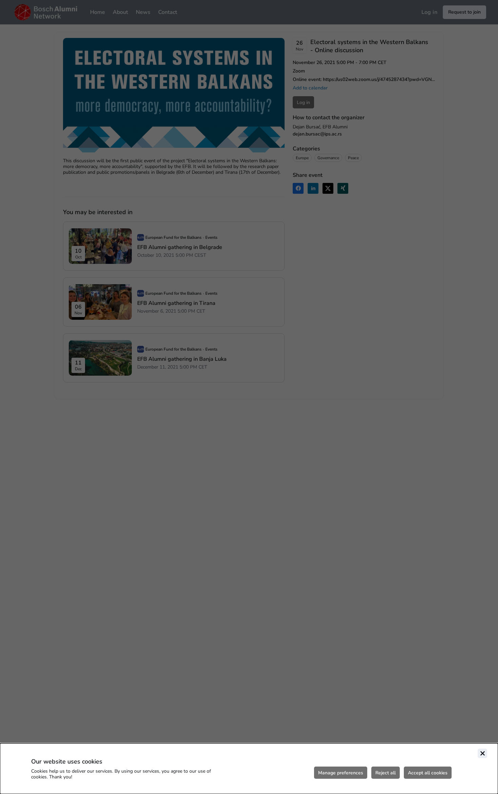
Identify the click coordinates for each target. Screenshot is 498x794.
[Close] (482, 753)
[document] (249, 768)
